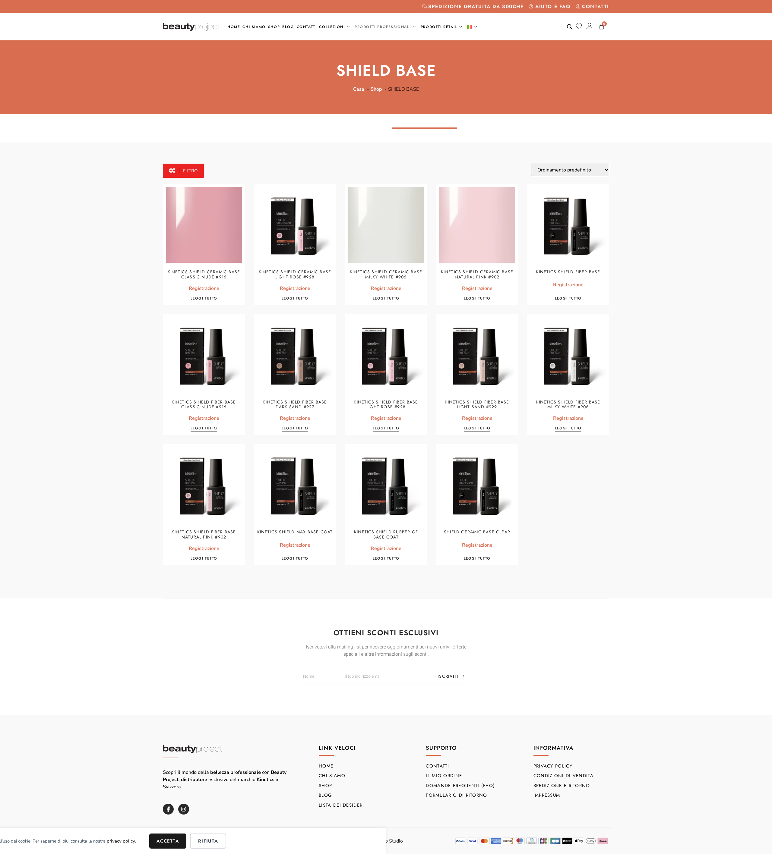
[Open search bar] (570, 27)
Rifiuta (208, 841)
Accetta (168, 841)
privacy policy (121, 841)
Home (233, 27)
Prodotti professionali (383, 27)
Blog (288, 27)
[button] (183, 171)
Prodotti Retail (439, 27)
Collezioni (332, 27)
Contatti (307, 27)
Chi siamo (253, 27)
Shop (274, 27)
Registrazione (204, 288)
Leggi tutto (204, 299)
